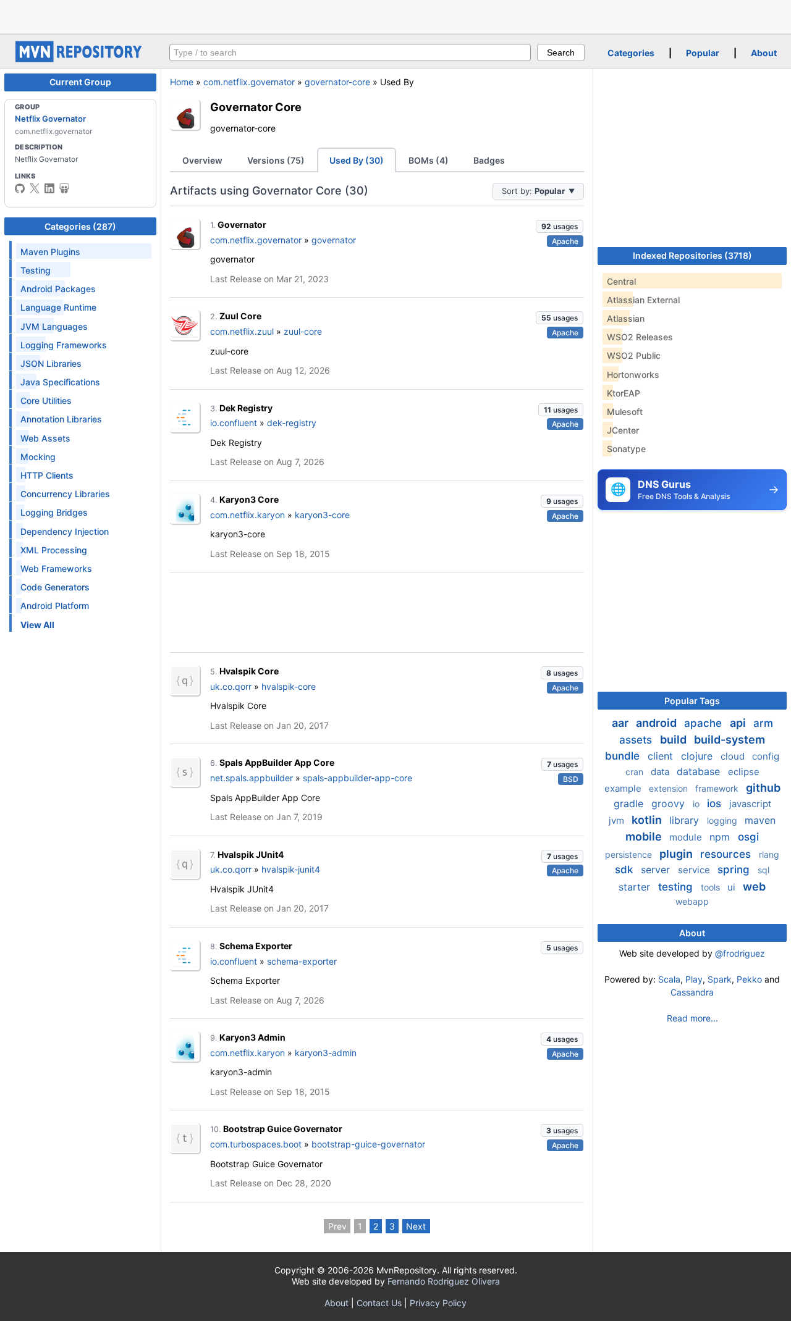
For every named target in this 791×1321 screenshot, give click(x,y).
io (697, 804)
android (657, 722)
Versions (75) (276, 160)
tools (711, 887)
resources (727, 854)
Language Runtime (58, 307)
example (624, 788)
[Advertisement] (395, 15)
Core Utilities (46, 400)
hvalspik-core (288, 686)
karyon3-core (322, 515)
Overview (202, 160)
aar (621, 722)
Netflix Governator (50, 119)
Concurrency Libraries (65, 494)
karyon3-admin (326, 1052)
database (700, 771)
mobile (644, 836)
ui (732, 887)
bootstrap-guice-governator (368, 1144)
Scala (669, 979)
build (674, 739)
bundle (624, 756)
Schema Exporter (255, 946)
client (662, 756)
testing (677, 887)
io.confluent (233, 422)
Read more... (692, 1018)
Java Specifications (60, 382)
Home (181, 82)
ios (715, 803)
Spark (720, 979)
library (685, 820)
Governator (242, 224)
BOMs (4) (428, 160)
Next (416, 1226)
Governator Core (256, 107)
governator (333, 240)
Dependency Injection (64, 531)
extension (669, 788)
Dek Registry (246, 408)
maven (760, 820)
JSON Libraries (51, 363)
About (764, 53)
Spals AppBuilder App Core (276, 762)
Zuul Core (240, 316)
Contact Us (379, 1303)
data (661, 772)
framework (718, 788)
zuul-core (303, 331)
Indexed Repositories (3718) (692, 255)
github (763, 787)
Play (694, 979)
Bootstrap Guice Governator (282, 1128)
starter (636, 887)
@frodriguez (740, 953)
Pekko (749, 979)
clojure (698, 756)
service (695, 870)
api (739, 722)
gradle (630, 803)
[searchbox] (350, 52)
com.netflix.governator (249, 82)
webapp (692, 901)
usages (559, 226)
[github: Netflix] (20, 188)
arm (763, 723)
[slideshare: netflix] (64, 188)
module (686, 837)
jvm (618, 820)
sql (763, 870)
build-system (729, 739)
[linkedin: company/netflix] (49, 188)
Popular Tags (692, 700)
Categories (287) (80, 226)
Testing (35, 270)
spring (735, 869)
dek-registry (291, 422)
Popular (702, 53)
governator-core (337, 82)
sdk (625, 869)
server (657, 869)
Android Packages (58, 288)
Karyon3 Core (249, 499)
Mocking (38, 456)
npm (721, 837)
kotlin (648, 819)
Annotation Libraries (61, 419)
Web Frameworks (56, 568)
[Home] (80, 59)
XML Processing (53, 550)
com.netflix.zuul (242, 331)
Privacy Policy (438, 1303)
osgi (748, 837)
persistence (629, 854)
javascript (750, 804)
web (754, 886)
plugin (677, 853)
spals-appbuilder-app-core (357, 778)
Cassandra (692, 992)
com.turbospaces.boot (256, 1144)
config (765, 756)
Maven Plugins (50, 251)
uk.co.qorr (231, 686)
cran (635, 771)
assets (637, 740)
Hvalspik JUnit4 (251, 854)
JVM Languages (54, 326)
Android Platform (54, 605)
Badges (489, 160)
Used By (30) (356, 160)
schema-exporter (302, 961)
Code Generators (55, 587)
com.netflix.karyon (247, 515)
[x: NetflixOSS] (35, 188)
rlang (769, 854)
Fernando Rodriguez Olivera (443, 1281)
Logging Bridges (54, 512)
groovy (669, 803)
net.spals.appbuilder (251, 778)
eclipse (743, 772)
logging (723, 820)
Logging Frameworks (63, 345)
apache (704, 723)
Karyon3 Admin (252, 1037)
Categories (630, 53)
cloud (734, 756)
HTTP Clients (47, 475)
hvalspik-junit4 (290, 869)
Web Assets (45, 438)
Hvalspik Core (249, 671)
